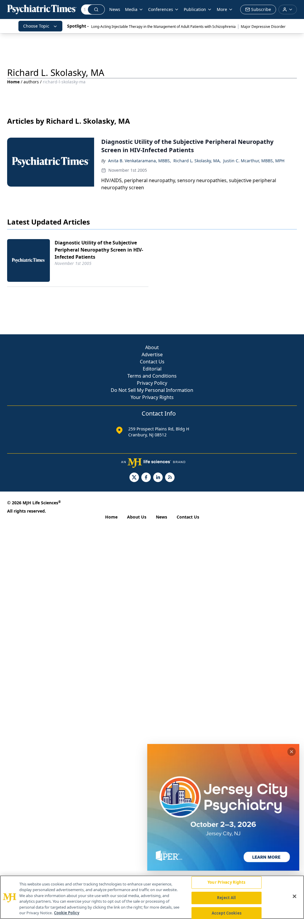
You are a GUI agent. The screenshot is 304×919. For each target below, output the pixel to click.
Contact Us (152, 361)
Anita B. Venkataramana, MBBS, (139, 160)
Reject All (226, 897)
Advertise (152, 354)
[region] (152, 897)
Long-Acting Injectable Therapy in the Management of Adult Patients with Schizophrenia (163, 26)
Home (13, 82)
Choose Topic (36, 26)
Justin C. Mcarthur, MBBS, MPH (253, 160)
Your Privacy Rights (152, 397)
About (152, 347)
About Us (136, 517)
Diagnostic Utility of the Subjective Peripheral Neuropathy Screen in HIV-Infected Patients (99, 249)
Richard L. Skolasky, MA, (197, 160)
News (114, 9)
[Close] (294, 896)
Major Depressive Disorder (263, 26)
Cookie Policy (66, 912)
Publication (195, 9)
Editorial (152, 368)
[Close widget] (291, 752)
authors (31, 82)
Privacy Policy (152, 383)
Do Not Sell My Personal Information (152, 390)
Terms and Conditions (152, 376)
